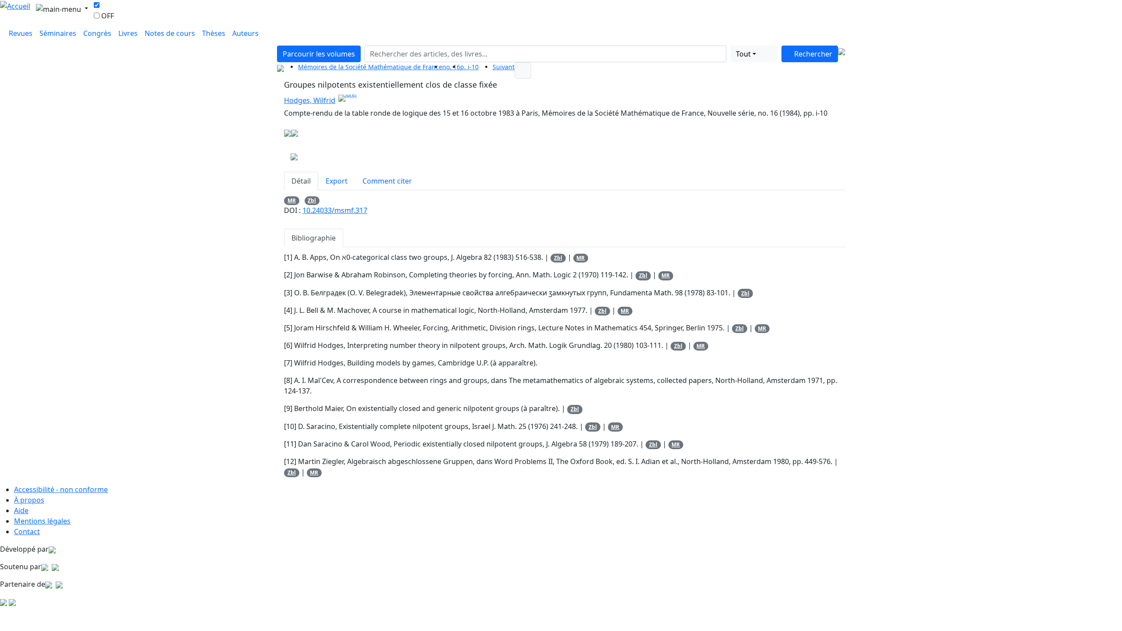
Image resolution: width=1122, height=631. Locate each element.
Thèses (213, 33)
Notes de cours (170, 33)
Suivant (504, 67)
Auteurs (245, 33)
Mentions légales (42, 521)
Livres (128, 33)
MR (292, 200)
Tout (743, 54)
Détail (301, 181)
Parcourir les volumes (319, 54)
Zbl (312, 200)
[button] (728, 54)
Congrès (97, 33)
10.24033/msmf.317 (334, 210)
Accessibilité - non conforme (61, 489)
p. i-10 (469, 67)
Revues (20, 33)
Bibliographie (313, 238)
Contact (27, 531)
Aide (21, 510)
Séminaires (57, 33)
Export (337, 181)
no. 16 (451, 67)
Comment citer (387, 181)
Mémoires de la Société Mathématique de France (370, 67)
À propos (29, 500)
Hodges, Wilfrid (309, 100)
